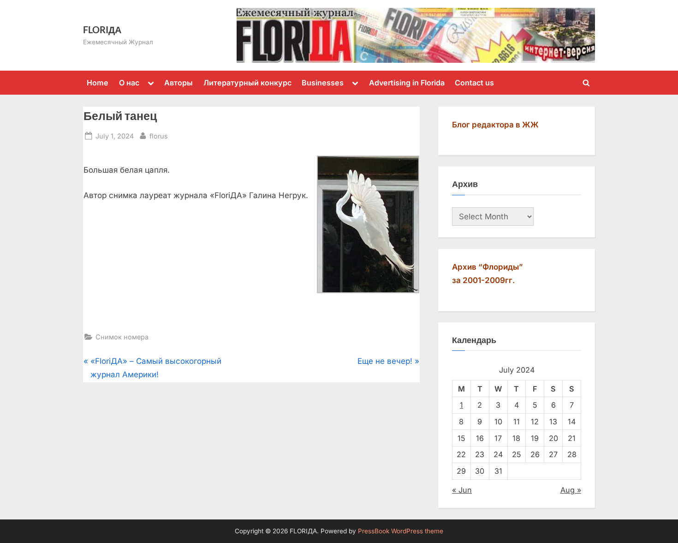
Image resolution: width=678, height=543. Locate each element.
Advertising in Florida (407, 82)
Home (97, 82)
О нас (129, 82)
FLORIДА (102, 29)
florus (158, 136)
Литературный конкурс (247, 82)
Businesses (323, 82)
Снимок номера (122, 337)
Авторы (178, 82)
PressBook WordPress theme (400, 531)
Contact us (474, 82)
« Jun (462, 490)
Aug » (570, 490)
